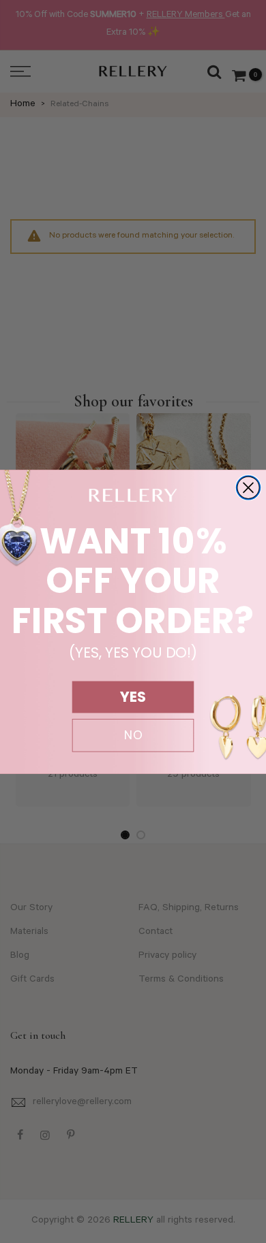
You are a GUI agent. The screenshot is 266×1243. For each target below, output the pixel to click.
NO (133, 735)
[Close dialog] (249, 488)
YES (133, 697)
